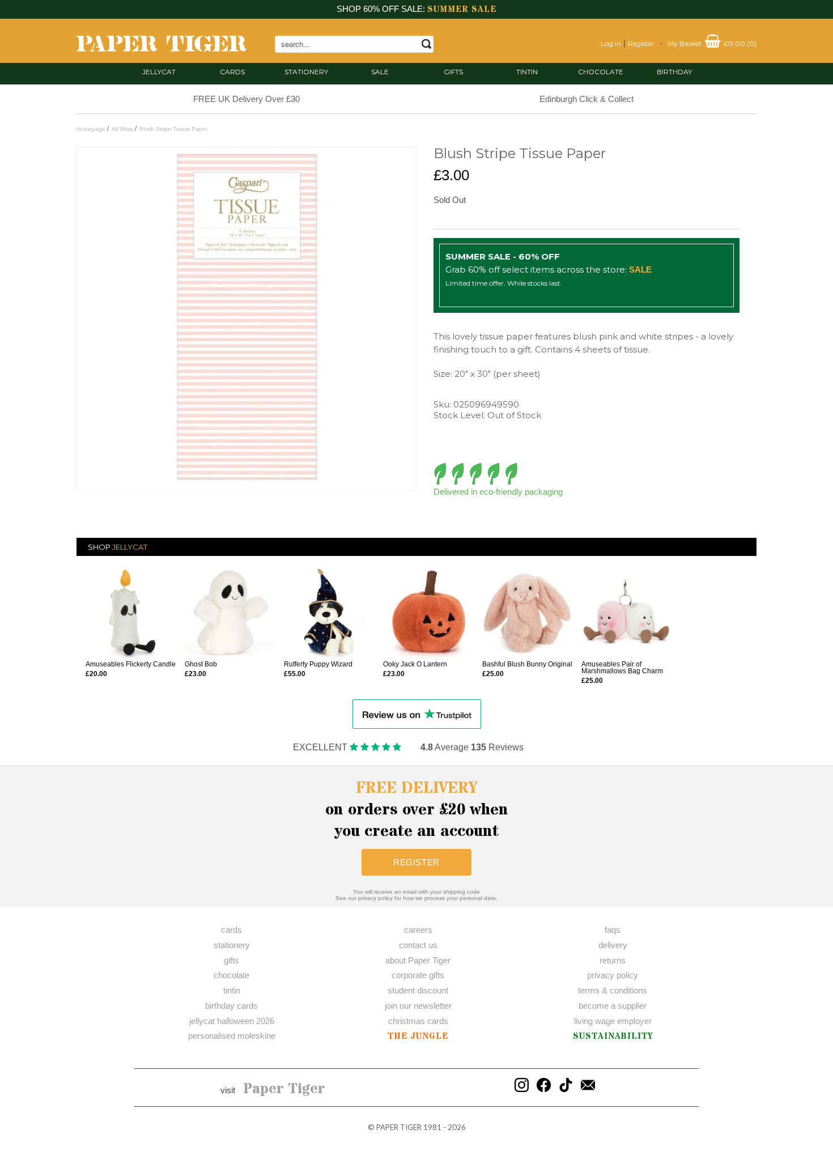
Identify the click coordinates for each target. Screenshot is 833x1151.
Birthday (674, 71)
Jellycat (159, 71)
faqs (612, 930)
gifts (453, 71)
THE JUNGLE (418, 1036)
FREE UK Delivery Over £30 (246, 99)
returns (613, 960)
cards (232, 71)
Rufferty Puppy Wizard (318, 664)
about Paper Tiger (417, 960)
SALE (380, 71)
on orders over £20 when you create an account (416, 810)
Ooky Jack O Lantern (415, 664)
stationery (306, 71)
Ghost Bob (201, 664)
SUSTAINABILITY (613, 1036)
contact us (418, 945)
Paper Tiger (284, 1089)
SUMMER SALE (461, 9)
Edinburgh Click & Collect (586, 99)
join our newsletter (418, 1005)
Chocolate (600, 71)
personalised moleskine (231, 1035)
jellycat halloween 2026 (231, 1021)
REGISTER (416, 862)
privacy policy (612, 975)
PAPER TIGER (399, 1127)
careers (418, 930)
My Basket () (712, 43)
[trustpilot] (416, 713)
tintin (527, 71)
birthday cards (231, 1005)
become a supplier (613, 1005)
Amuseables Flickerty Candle (131, 664)
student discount (418, 990)
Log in (611, 43)
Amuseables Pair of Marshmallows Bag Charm (622, 667)
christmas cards (418, 1021)
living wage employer (613, 1021)
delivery (612, 945)
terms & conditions (612, 990)
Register (641, 43)
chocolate (231, 975)
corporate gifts (418, 975)
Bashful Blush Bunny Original (527, 664)
